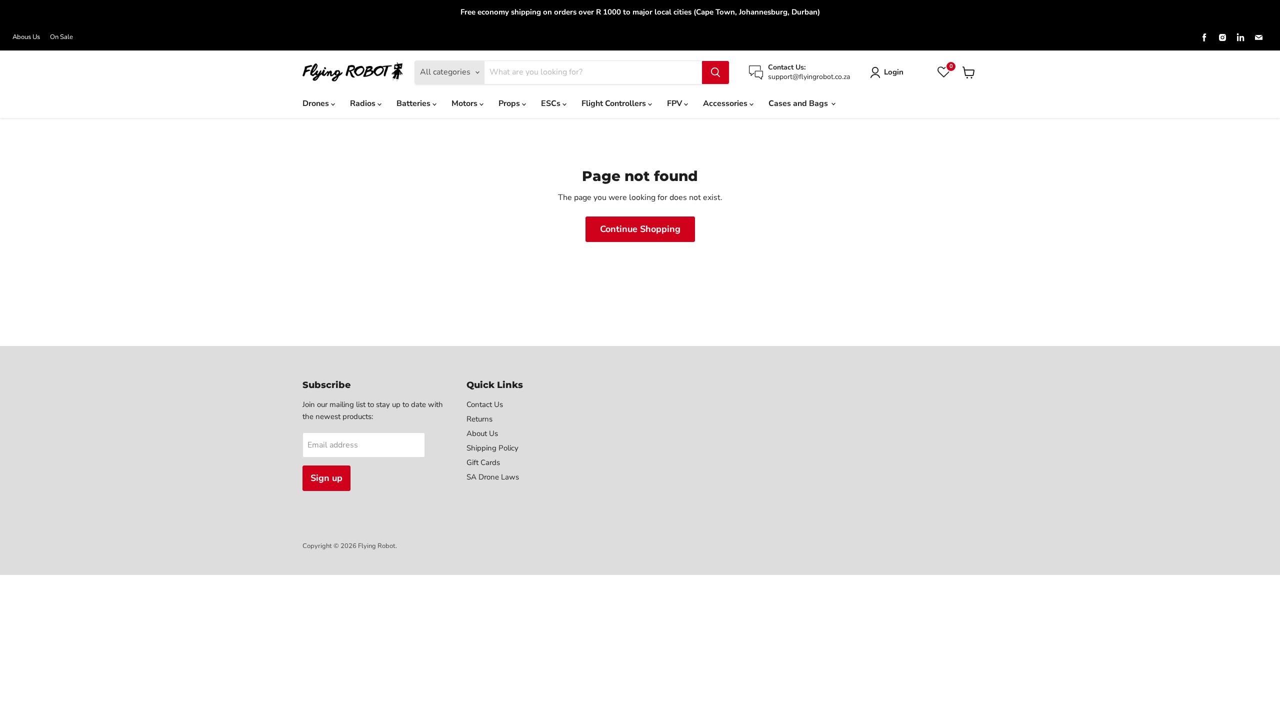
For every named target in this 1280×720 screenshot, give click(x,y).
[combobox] (593, 72)
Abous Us (26, 37)
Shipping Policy (492, 448)
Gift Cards (483, 463)
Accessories (726, 103)
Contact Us (484, 405)
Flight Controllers (615, 103)
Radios (364, 103)
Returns (479, 419)
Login (894, 72)
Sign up (326, 478)
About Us (482, 433)
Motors (466, 103)
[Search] (715, 72)
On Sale (61, 37)
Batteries (414, 103)
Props (510, 103)
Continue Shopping (640, 229)
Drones (316, 103)
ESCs (551, 103)
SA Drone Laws (492, 477)
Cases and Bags (799, 103)
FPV (675, 103)
